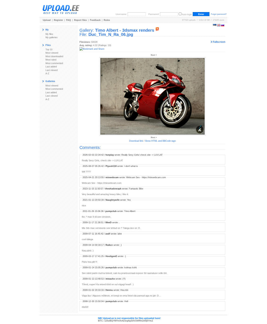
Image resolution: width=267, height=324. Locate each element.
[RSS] (157, 30)
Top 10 (48, 49)
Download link (136, 141)
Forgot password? (219, 14)
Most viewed (51, 53)
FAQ (68, 20)
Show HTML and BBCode (160, 141)
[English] (218, 25)
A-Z (47, 73)
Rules (107, 20)
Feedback (95, 20)
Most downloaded (54, 56)
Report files (80, 20)
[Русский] (222, 25)
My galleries (51, 37)
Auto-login (187, 14)
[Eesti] (214, 25)
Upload (47, 20)
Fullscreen (218, 41)
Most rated (50, 59)
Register (58, 20)
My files (49, 34)
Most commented (54, 63)
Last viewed (51, 70)
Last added (51, 66)
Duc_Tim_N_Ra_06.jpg (110, 34)
